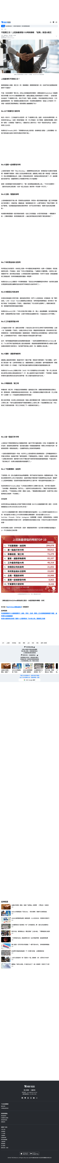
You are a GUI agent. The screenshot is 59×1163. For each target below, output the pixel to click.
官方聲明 (3, 1145)
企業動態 (3, 1131)
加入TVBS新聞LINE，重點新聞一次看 (29, 677)
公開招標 (3, 1141)
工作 (3, 643)
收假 (33, 643)
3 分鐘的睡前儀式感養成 (29, 653)
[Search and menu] (56, 22)
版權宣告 (3, 1122)
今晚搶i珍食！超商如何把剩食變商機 (29, 659)
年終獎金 (14, 643)
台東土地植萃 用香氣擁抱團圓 (29, 649)
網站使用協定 (4, 1120)
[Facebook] (22, 1097)
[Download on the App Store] (24, 1153)
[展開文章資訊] (56, 36)
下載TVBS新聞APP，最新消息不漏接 (29, 675)
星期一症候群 (44, 643)
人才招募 (3, 1133)
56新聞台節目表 (4, 1108)
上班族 (8, 643)
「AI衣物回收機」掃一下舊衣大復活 (29, 661)
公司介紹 (3, 1129)
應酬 (24, 643)
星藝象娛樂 (3, 1137)
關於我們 (3, 1106)
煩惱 (37, 643)
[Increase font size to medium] (50, 22)
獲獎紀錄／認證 (4, 1147)
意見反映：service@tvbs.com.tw (29, 1092)
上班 (28, 643)
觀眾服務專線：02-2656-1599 (29, 1094)
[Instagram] (30, 1097)
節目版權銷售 (4, 1139)
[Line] (25, 1097)
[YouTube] (33, 1097)
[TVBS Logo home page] (6, 22)
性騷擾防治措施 (4, 1117)
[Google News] (36, 1097)
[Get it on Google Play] (34, 1153)
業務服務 (3, 1143)
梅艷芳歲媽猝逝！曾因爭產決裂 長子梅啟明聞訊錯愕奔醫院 (19, 26)
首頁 (2, 29)
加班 (19, 643)
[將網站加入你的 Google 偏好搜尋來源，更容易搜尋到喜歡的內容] (29, 680)
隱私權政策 (3, 1115)
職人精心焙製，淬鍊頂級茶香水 (29, 651)
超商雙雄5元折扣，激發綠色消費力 (29, 657)
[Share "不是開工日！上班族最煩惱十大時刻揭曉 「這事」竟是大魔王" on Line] (53, 22)
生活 (5, 29)
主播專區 (3, 1135)
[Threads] (28, 1097)
